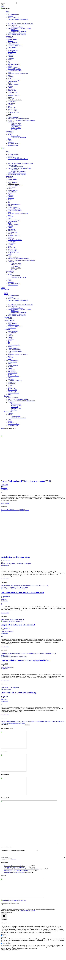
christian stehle (23, 585)
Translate (13, 859)
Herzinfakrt (29, 653)
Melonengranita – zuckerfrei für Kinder (14, 866)
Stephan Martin (10, 723)
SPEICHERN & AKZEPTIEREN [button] (10, 950)
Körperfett (46, 721)
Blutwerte (10, 585)
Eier (11, 619)
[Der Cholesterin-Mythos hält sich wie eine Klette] (13, 589)
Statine (26, 587)
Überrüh (23, 723)
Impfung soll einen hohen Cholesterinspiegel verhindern (25, 660)
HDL (11, 510)
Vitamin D (21, 619)
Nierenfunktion (11, 587)
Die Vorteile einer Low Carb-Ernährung (18, 693)
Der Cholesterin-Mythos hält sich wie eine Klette (22, 592)
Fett (14, 653)
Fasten (8, 510)
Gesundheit (19, 563)
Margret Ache (4, 489)
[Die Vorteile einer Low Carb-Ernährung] (6, 689)
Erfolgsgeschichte (10, 563)
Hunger (30, 721)
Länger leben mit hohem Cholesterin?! (18, 625)
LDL (21, 510)
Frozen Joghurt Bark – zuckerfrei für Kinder (16, 870)
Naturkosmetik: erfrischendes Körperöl (14, 867)
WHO (8, 655)
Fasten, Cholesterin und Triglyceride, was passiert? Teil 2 (26, 481)
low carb (54, 721)
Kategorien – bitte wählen (8, 850)
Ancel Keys (4, 653)
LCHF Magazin (26, 563)
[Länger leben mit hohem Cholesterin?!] (12, 621)
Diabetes (3, 563)
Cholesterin (4, 488)
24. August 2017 (5, 628)
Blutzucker (4, 721)
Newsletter (29, 1)
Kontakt (22, 1)
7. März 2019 (4, 485)
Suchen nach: (4, 724)
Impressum (4, 1)
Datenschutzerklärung (14, 1)
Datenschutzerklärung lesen (27, 910)
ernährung (14, 721)
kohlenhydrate (35, 653)
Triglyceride (25, 510)
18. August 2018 (5, 596)
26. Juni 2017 (4, 664)
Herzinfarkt (25, 721)
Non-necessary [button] (5, 942)
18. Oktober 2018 (5, 560)
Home (2, 428)
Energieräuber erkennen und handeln (14, 872)
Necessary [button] (3, 934)
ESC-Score (35, 585)
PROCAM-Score (19, 587)
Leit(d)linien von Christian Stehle (15, 557)
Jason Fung (16, 510)
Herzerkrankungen (20, 653)
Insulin (34, 721)
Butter (2, 619)
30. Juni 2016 (4, 696)
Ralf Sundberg (46, 653)
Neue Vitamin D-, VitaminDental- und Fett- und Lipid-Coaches (21, 869)
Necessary (5, 936)
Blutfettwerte (4, 585)
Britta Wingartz (5, 565)
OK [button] (19, 910)
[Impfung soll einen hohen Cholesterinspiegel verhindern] (13, 656)
